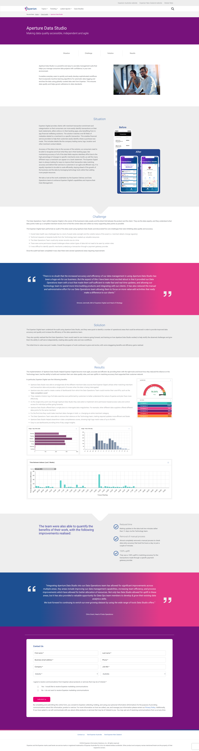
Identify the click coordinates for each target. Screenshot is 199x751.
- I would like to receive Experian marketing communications (64, 687)
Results (132, 53)
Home (37, 14)
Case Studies (79, 9)
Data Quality (44, 14)
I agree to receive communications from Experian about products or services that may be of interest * (70, 682)
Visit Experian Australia (94, 734)
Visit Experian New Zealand (113, 734)
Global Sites (168, 3)
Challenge (88, 53)
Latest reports (65, 9)
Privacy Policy (150, 707)
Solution (110, 53)
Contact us (81, 734)
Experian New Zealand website (151, 3)
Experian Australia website (127, 3)
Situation (66, 53)
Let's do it (41, 699)
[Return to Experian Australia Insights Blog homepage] (32, 8)
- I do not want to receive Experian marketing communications (65, 690)
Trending (53, 9)
